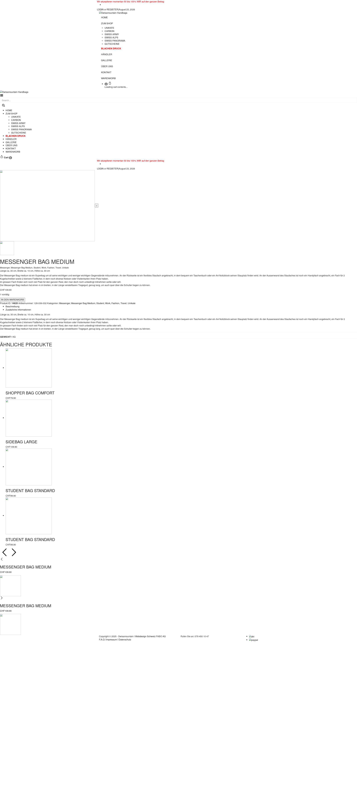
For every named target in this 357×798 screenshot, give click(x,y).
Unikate (109, 27)
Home (104, 17)
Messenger (5, 267)
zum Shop (107, 23)
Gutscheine (112, 43)
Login (100, 9)
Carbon (109, 31)
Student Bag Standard (30, 490)
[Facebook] (103, 4)
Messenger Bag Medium (21, 267)
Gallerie (106, 60)
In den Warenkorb (12, 299)
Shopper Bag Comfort (30, 393)
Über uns (107, 66)
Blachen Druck (111, 48)
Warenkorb (108, 78)
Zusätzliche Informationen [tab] (18, 309)
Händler (106, 54)
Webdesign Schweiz (145, 636)
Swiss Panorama (115, 40)
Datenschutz (125, 639)
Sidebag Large (21, 441)
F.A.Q (101, 639)
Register (112, 9)
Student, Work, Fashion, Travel (47, 267)
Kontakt (106, 72)
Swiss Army (112, 34)
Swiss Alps (111, 37)
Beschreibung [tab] (12, 306)
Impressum (111, 639)
